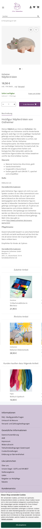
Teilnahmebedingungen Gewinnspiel (16, 448)
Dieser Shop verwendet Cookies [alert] (13, 495)
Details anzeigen (7, 519)
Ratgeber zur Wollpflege (11, 478)
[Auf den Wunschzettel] (36, 29)
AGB (3, 438)
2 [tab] (22, 69)
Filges (12, 394)
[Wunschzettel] (34, 7)
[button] (30, 7)
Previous (5, 293)
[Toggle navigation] (3, 7)
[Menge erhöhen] (14, 104)
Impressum (6, 441)
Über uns (5, 465)
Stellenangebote (8, 472)
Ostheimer (13, 347)
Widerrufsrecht (7, 444)
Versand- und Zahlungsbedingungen (16, 424)
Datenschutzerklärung (10, 435)
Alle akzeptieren (21, 525)
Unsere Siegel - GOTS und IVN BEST (15, 469)
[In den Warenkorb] (3, 25)
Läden (4, 475)
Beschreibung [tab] (7, 113)
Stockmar (13, 300)
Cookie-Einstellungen (10, 451)
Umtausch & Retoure (10, 420)
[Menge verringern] (3, 104)
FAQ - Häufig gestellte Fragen (13, 417)
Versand (21, 86)
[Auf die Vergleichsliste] (31, 29)
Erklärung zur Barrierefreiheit (13, 454)
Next (37, 293)
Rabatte (5, 482)
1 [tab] (20, 69)
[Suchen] (38, 16)
